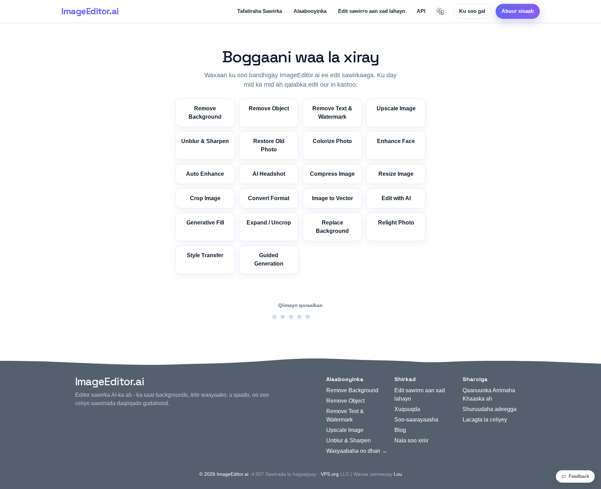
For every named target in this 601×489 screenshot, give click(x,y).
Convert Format (268, 198)
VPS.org (330, 474)
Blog (400, 430)
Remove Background (205, 112)
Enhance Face (396, 141)
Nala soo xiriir (411, 440)
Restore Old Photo (269, 145)
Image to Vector (332, 198)
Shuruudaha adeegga (489, 409)
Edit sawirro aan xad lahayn (371, 11)
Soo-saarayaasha (416, 420)
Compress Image (332, 174)
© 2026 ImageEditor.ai (223, 474)
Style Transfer (205, 255)
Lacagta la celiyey (485, 420)
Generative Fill (205, 223)
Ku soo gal (472, 11)
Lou (398, 474)
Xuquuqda (407, 409)
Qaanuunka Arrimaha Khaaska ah (489, 394)
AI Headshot (269, 174)
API (421, 11)
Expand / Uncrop (269, 223)
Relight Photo (396, 223)
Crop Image (205, 198)
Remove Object (269, 108)
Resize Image (396, 174)
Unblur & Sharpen (205, 141)
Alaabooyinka (310, 11)
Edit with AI (396, 198)
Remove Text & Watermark (332, 112)
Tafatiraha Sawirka (259, 11)
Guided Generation (268, 259)
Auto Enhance (205, 174)
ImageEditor (89, 11)
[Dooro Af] (440, 11)
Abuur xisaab (518, 11)
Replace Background (332, 227)
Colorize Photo (332, 141)
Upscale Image (396, 108)
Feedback (579, 476)
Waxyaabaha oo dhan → (356, 451)
